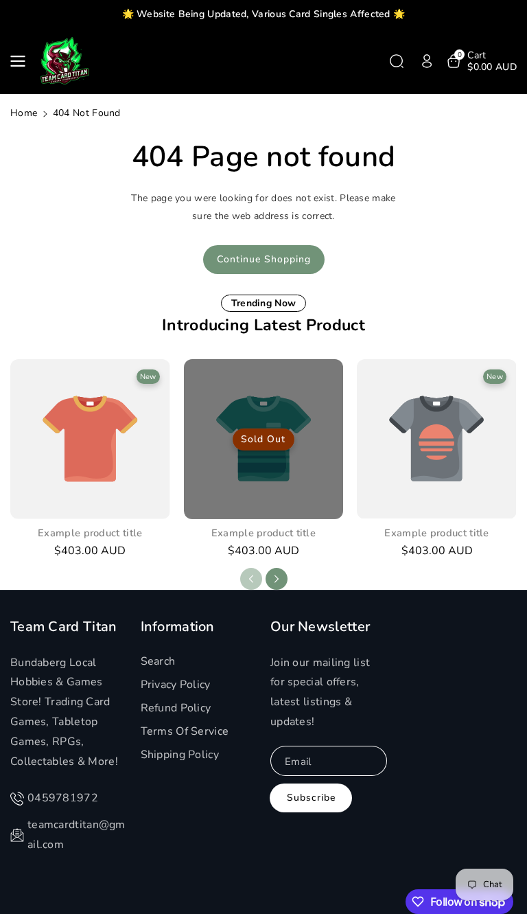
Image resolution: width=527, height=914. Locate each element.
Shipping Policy (180, 754)
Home (23, 112)
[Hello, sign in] (426, 61)
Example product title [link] (90, 533)
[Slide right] (277, 579)
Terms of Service (185, 731)
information (178, 627)
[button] (22, 61)
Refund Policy (176, 708)
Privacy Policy (176, 684)
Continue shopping (264, 259)
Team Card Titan (63, 627)
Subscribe (311, 797)
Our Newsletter (320, 627)
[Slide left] (251, 579)
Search (158, 661)
